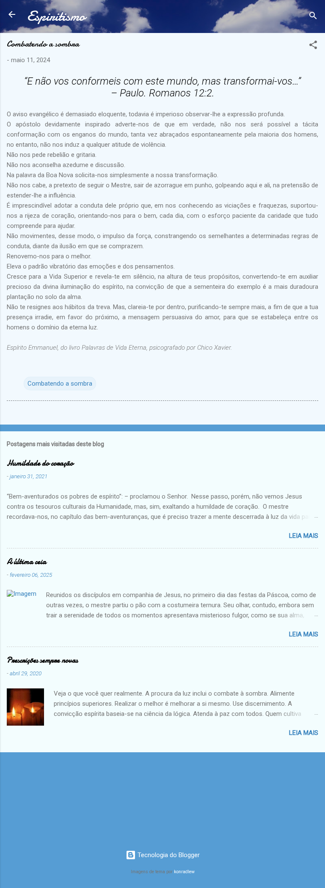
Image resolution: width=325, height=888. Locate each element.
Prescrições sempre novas (42, 660)
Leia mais (303, 536)
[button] (313, 46)
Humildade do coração (40, 463)
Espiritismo (56, 16)
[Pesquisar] (313, 17)
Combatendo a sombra (60, 383)
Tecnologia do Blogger (168, 855)
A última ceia (26, 561)
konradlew (184, 871)
